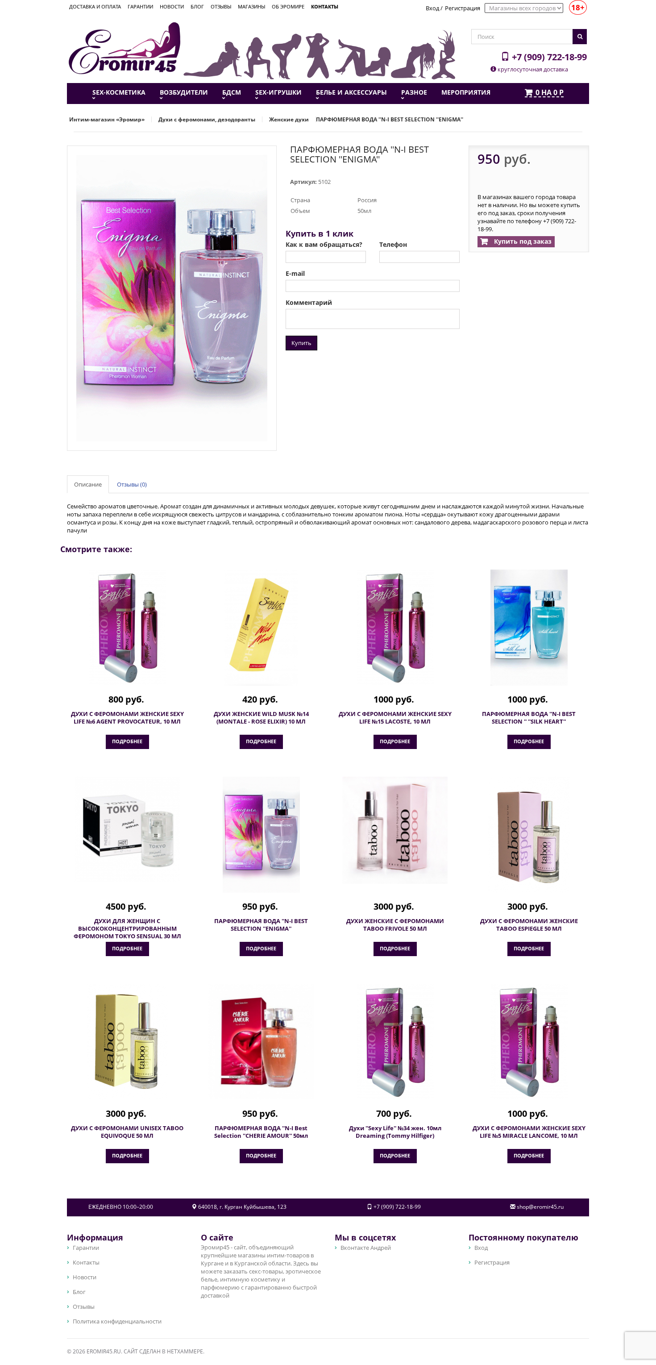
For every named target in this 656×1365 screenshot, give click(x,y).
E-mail (295, 274)
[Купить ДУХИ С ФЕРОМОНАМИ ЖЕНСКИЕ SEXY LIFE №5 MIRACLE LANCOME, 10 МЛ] (528, 1042)
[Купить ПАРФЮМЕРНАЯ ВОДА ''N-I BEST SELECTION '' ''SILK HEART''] (528, 628)
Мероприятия (465, 92)
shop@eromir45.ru (540, 1207)
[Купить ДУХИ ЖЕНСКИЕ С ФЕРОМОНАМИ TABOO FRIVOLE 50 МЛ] (395, 830)
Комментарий (309, 303)
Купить (301, 343)
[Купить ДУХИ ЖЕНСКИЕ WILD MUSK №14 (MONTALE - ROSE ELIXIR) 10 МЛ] (261, 628)
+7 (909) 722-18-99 (548, 56)
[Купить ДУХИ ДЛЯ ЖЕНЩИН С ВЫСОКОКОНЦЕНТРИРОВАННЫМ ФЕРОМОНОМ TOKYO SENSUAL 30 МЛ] (127, 829)
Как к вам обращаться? (324, 245)
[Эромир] (124, 47)
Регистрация (462, 8)
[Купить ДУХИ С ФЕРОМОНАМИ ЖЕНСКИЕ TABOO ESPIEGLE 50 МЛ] (528, 835)
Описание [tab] (88, 484)
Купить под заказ (522, 241)
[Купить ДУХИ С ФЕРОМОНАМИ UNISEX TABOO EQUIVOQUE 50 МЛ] (127, 1042)
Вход (432, 8)
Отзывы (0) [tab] (132, 484)
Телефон (393, 245)
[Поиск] (580, 36)
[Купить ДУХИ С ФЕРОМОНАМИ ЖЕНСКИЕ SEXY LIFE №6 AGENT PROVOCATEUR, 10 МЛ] (127, 628)
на (550, 92)
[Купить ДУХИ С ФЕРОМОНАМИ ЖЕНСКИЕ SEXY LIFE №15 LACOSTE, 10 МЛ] (395, 628)
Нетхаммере (185, 1351)
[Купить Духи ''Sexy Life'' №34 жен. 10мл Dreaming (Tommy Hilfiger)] (395, 1042)
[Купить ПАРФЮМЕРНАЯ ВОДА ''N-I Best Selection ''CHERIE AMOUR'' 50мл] (261, 1041)
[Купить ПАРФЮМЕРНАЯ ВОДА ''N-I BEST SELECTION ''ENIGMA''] (261, 835)
